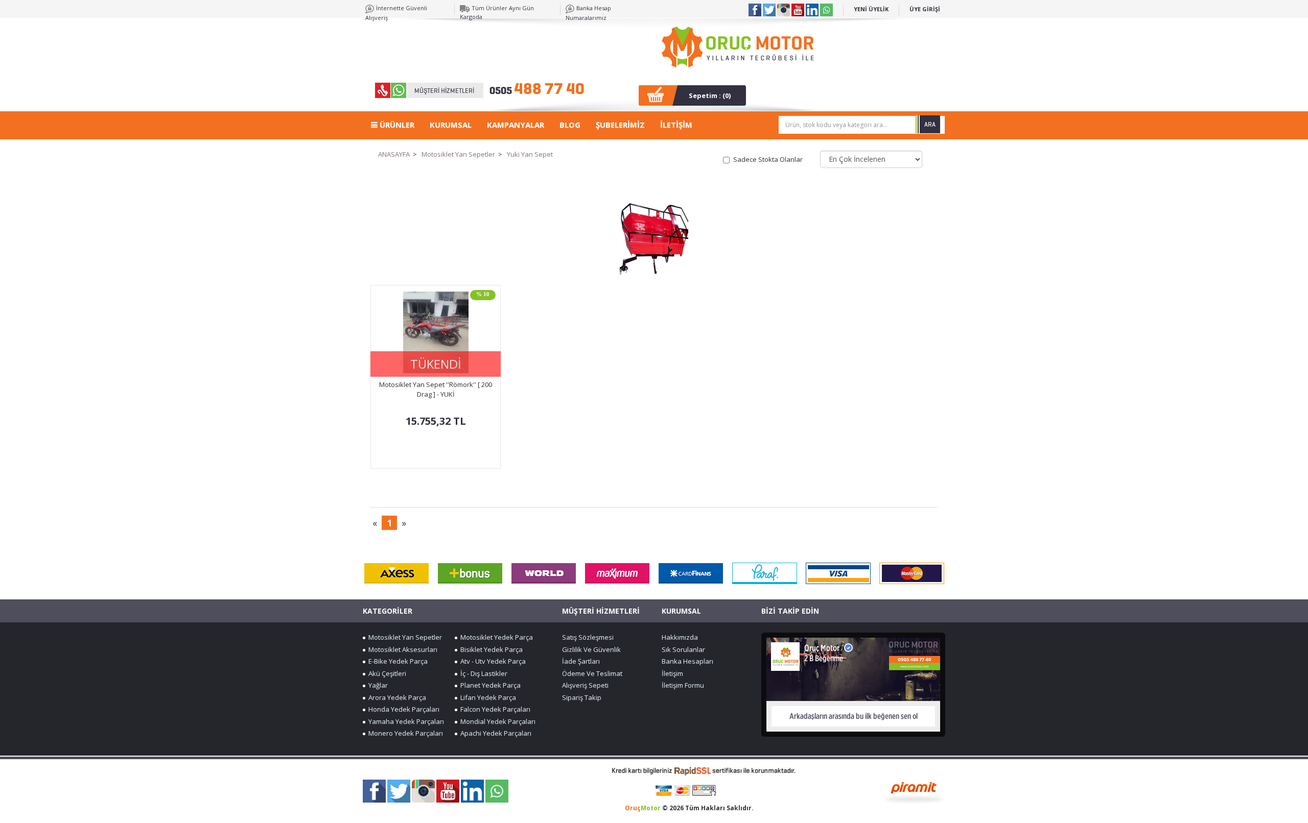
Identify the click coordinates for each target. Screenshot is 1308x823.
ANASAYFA (394, 154)
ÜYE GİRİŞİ (924, 9)
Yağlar (376, 685)
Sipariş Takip (581, 697)
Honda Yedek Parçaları (402, 709)
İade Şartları (581, 661)
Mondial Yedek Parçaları (496, 721)
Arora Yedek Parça (395, 697)
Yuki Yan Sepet (530, 154)
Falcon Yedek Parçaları (493, 709)
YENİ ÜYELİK (871, 9)
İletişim (672, 673)
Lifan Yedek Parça (486, 697)
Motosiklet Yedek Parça (495, 637)
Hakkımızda (680, 637)
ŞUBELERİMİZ (620, 124)
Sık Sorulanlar (683, 649)
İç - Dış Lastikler (482, 673)
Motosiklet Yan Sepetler (458, 154)
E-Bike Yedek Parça (396, 661)
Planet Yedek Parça (489, 685)
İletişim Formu (683, 685)
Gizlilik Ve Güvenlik (591, 649)
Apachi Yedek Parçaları (494, 733)
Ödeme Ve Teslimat (592, 673)
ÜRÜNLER (396, 124)
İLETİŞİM (676, 124)
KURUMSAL (451, 124)
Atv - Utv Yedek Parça (491, 661)
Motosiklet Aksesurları (401, 649)
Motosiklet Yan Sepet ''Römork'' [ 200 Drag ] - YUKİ (435, 389)
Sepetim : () (710, 95)
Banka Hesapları (687, 661)
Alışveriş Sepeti (585, 685)
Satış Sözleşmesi (588, 637)
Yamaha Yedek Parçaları (404, 721)
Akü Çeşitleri (385, 673)
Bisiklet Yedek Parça (490, 649)
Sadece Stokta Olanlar (768, 159)
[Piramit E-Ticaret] (913, 791)
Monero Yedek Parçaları (404, 733)
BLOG (569, 124)
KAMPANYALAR (515, 124)
